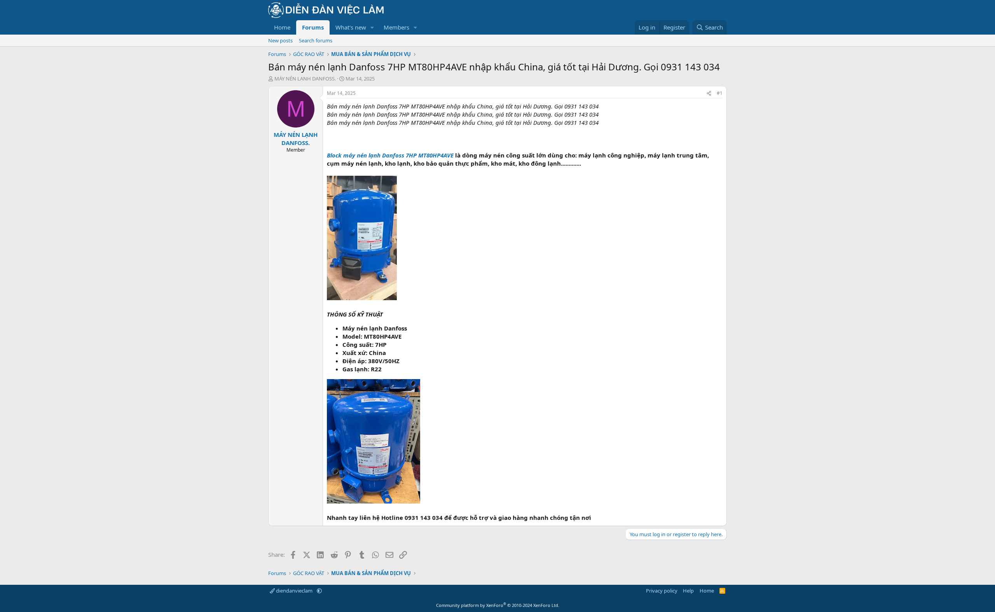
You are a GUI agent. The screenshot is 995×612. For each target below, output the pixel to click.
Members (396, 27)
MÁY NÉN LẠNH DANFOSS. (305, 78)
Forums (313, 27)
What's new (350, 27)
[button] (372, 27)
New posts (280, 40)
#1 (720, 93)
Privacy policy (661, 590)
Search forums (315, 40)
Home (282, 27)
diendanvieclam (294, 590)
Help (688, 590)
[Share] (709, 93)
